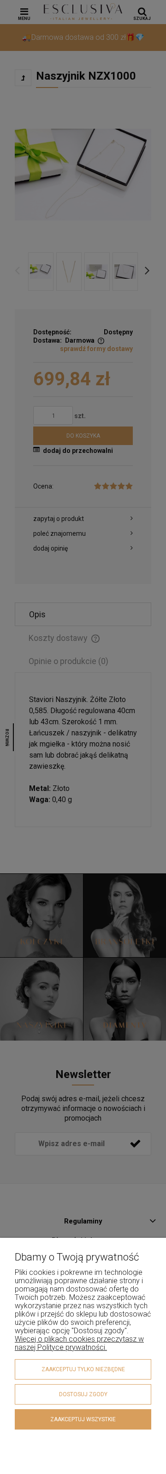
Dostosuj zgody (83, 1394)
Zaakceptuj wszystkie (83, 1419)
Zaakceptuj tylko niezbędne (83, 1369)
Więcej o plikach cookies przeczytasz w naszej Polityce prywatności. (79, 1343)
